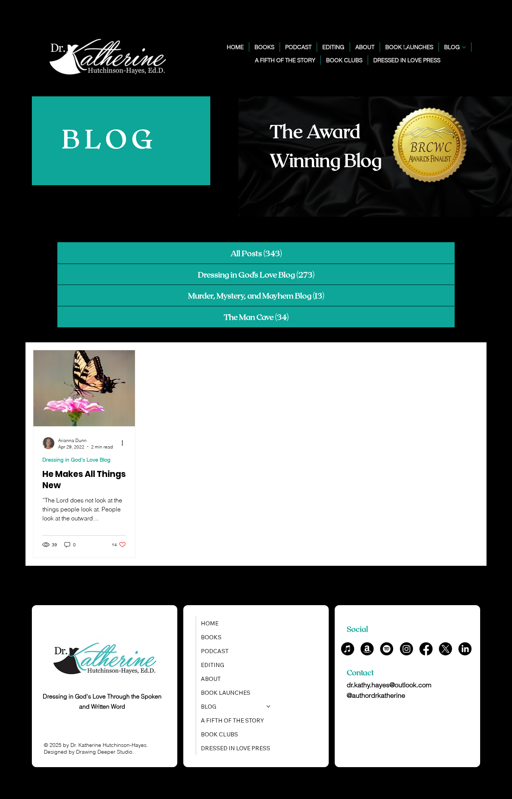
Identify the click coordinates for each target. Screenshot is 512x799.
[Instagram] (406, 648)
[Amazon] (367, 648)
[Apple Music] (347, 648)
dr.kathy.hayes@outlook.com (389, 685)
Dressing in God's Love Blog (76, 459)
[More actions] (124, 443)
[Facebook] (426, 648)
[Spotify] (386, 648)
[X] (445, 648)
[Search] (407, 48)
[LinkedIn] (465, 648)
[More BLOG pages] (464, 47)
